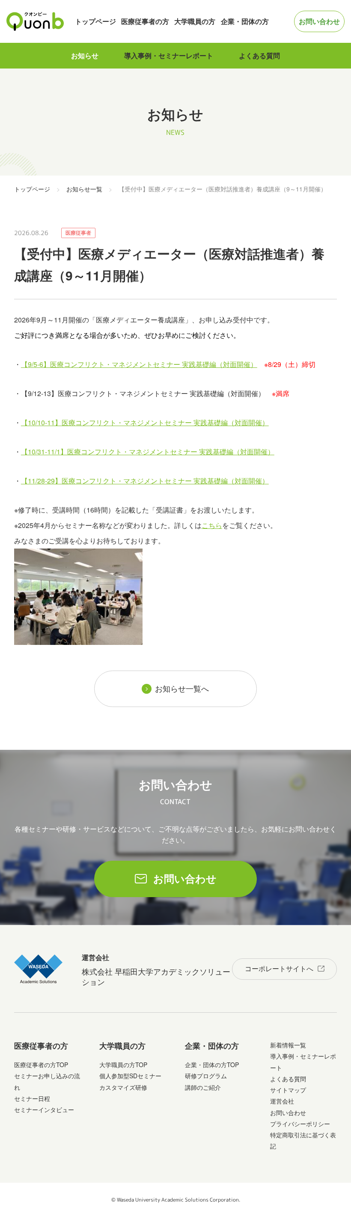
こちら (212, 525)
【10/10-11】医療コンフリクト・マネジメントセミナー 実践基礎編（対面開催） (145, 422)
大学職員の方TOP (123, 1064)
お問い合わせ (319, 21)
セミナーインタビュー (44, 1109)
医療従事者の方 (145, 21)
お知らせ (84, 55)
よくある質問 (259, 55)
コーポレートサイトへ (279, 968)
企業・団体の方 (245, 21)
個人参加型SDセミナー (130, 1075)
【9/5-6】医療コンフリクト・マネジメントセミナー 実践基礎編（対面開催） (139, 364)
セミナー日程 (32, 1098)
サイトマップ (288, 1090)
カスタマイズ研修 (123, 1087)
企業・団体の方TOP (212, 1064)
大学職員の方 (194, 21)
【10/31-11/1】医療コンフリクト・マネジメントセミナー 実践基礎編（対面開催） (147, 451)
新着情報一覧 (288, 1045)
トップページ (95, 21)
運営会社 (282, 1101)
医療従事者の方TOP (41, 1064)
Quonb (35, 21)
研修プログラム (206, 1075)
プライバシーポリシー (300, 1123)
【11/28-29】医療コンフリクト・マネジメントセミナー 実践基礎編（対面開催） (145, 481)
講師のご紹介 (203, 1087)
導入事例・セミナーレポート (168, 55)
